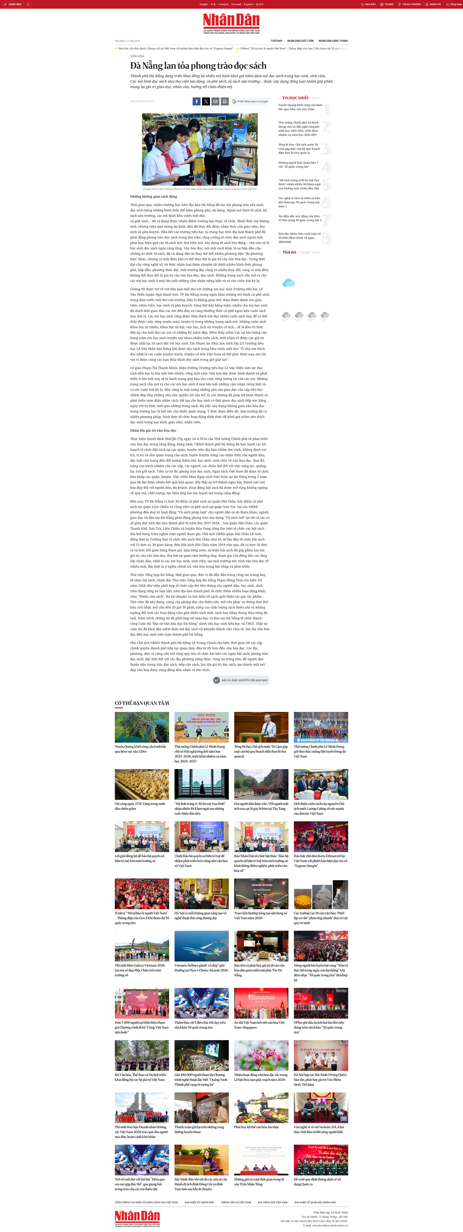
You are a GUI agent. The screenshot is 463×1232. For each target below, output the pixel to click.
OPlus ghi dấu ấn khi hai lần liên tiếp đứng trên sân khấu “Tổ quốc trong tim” (319, 1027)
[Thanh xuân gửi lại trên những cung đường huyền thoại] (202, 1107)
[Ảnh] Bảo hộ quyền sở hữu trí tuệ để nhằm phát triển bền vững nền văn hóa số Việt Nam (201, 861)
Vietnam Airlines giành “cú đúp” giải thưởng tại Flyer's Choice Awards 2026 (201, 967)
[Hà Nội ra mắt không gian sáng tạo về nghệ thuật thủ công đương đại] (202, 893)
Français (223, 4)
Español (248, 4)
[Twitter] (206, 101)
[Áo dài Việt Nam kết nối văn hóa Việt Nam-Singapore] (261, 1003)
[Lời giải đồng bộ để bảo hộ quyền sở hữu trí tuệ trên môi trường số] (142, 836)
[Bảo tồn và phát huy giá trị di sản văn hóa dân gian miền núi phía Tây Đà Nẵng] (261, 946)
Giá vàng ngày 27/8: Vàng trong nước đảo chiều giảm (140, 806)
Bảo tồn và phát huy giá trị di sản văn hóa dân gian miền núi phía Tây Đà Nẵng (259, 970)
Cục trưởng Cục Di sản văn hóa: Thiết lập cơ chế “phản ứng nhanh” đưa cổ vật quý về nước (321, 918)
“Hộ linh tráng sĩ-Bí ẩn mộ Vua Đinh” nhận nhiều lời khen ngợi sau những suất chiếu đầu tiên (300, 184)
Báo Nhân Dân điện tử (231, 24)
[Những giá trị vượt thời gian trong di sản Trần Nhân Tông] (261, 1160)
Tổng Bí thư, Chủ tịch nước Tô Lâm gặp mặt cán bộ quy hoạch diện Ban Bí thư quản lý (299, 148)
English (204, 4)
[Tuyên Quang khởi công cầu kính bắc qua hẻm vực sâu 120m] (142, 727)
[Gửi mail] (215, 101)
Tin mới (389, 4)
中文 (213, 4)
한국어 (260, 4)
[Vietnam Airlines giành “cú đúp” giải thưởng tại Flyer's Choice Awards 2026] (202, 946)
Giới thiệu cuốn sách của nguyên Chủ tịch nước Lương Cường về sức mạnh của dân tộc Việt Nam (319, 809)
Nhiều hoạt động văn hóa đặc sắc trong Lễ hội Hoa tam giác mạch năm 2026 (261, 1077)
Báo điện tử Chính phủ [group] (199, 1202)
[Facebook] (197, 101)
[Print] (225, 101)
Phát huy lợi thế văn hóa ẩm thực (256, 1127)
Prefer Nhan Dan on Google (252, 101)
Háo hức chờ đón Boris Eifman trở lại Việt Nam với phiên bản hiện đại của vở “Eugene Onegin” (320, 861)
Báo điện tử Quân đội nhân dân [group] (315, 1202)
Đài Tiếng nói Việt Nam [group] (272, 1202)
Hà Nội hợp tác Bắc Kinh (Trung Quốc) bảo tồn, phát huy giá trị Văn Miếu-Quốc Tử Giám (320, 1080)
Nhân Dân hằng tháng (333, 40)
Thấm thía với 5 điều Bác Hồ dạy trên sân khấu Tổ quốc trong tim (200, 1024)
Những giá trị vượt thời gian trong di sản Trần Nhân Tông (259, 1181)
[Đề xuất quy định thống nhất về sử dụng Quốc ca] (321, 1160)
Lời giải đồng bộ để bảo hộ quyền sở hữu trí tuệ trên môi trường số (139, 858)
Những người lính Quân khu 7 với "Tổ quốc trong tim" (298, 165)
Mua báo (370, 4)
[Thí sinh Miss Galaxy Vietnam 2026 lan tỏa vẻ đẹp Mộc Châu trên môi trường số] (142, 946)
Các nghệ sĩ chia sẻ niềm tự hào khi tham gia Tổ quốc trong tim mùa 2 (299, 202)
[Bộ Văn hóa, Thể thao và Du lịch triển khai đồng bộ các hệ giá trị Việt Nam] (142, 1055)
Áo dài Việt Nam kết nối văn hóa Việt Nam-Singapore (259, 1024)
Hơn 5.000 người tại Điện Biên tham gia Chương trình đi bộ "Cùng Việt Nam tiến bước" (142, 1027)
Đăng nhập (456, 4)
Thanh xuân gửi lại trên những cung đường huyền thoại (199, 1129)
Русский (236, 4)
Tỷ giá (305, 252)
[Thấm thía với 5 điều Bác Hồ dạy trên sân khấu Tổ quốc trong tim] (202, 1003)
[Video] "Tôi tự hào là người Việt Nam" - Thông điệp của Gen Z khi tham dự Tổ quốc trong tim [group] (203, 48)
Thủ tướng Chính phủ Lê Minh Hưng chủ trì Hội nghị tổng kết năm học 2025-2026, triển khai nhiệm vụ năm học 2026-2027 (299, 129)
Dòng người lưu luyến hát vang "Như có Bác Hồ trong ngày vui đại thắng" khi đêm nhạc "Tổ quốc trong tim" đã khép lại (321, 972)
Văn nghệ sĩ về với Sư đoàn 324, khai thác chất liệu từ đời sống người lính (319, 1129)
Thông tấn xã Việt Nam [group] (236, 1202)
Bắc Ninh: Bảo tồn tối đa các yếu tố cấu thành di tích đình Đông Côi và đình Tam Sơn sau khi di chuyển (201, 1184)
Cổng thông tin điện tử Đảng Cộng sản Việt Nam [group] (146, 1202)
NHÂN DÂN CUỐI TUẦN (300, 40)
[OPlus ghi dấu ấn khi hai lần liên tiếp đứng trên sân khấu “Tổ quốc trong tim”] (321, 1003)
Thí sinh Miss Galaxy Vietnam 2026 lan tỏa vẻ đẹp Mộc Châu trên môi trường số (140, 970)
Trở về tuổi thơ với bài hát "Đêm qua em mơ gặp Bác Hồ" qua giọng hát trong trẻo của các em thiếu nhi (140, 1184)
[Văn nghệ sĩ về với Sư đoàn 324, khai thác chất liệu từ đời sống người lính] (321, 1107)
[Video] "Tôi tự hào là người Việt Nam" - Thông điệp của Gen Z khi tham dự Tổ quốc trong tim (142, 918)
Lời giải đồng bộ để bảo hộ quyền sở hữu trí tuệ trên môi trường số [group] (307, 48)
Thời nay (276, 40)
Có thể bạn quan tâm (142, 703)
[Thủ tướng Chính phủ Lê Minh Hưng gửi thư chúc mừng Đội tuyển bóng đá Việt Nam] (321, 727)
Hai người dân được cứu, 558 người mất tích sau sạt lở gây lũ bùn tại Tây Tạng (261, 806)
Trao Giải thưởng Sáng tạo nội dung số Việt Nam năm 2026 (260, 915)
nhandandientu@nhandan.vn (330, 1225)
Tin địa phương (411, 4)
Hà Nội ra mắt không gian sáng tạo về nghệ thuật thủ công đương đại (200, 915)
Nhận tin (435, 4)
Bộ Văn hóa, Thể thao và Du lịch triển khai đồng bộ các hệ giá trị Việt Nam (140, 1077)
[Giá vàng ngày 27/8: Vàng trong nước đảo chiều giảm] (142, 784)
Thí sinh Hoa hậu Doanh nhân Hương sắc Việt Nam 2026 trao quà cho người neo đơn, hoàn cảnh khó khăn (141, 1132)
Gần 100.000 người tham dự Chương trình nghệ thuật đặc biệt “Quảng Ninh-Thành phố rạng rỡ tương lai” (202, 1080)
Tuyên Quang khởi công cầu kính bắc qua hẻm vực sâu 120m (300, 107)
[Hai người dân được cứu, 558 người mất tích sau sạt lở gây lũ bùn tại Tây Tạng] (261, 784)
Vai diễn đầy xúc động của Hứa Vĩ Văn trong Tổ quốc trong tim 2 (300, 218)
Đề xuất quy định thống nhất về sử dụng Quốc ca (317, 1181)
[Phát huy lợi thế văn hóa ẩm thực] (261, 1107)
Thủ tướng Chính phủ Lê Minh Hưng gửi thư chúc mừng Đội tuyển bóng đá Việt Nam (320, 751)
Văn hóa (137, 56)
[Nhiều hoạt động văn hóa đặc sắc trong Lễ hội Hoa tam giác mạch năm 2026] (261, 1055)
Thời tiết (289, 252)
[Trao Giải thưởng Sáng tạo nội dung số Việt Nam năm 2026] (261, 893)
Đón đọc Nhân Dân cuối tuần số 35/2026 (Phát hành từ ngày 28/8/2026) (300, 238)
